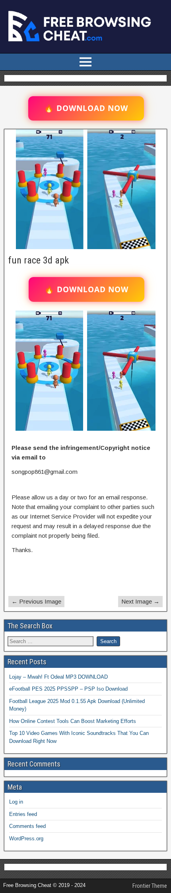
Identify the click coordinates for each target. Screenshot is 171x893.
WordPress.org (26, 839)
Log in (16, 802)
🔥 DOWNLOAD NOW (86, 108)
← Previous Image (36, 601)
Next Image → (140, 601)
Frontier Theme (149, 885)
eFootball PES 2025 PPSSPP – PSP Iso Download (68, 689)
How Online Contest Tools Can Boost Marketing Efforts (72, 721)
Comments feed (27, 826)
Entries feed (23, 814)
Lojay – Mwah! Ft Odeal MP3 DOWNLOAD (58, 677)
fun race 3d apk (38, 260)
